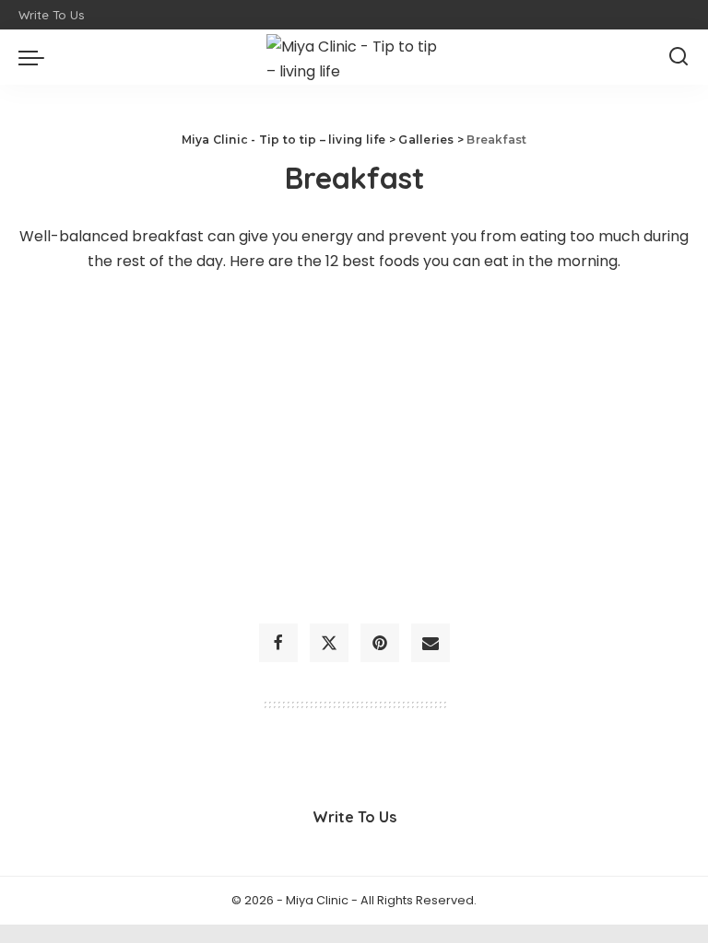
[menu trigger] (35, 57)
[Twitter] (329, 642)
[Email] (430, 642)
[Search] (678, 57)
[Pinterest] (379, 642)
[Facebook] (278, 642)
